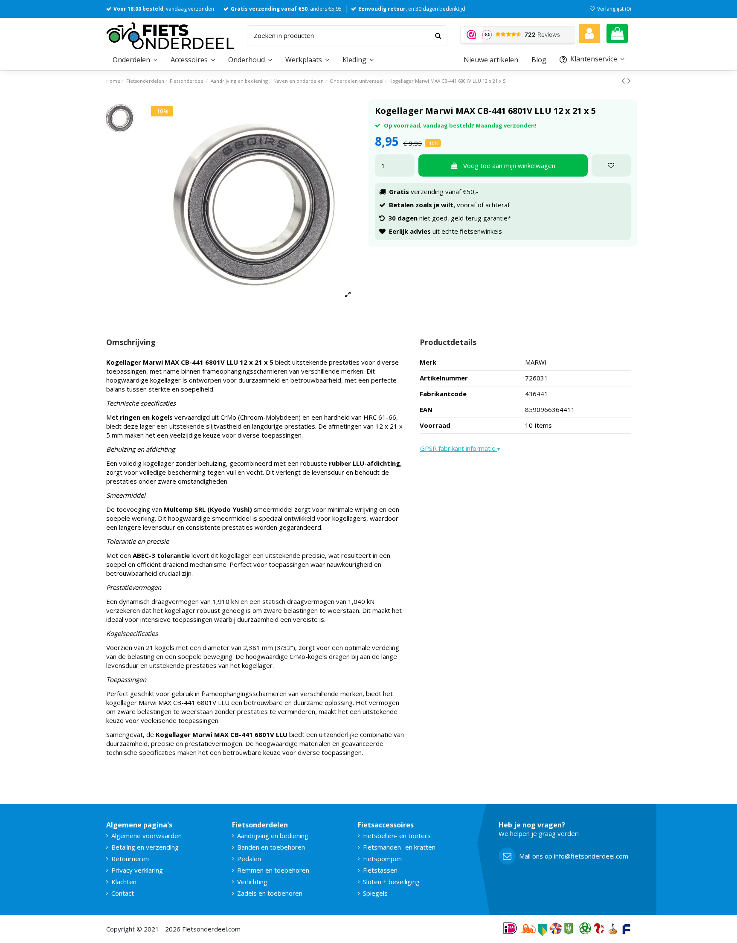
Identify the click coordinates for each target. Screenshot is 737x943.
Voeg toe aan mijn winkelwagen (509, 165)
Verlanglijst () (613, 8)
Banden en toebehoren (271, 847)
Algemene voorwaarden (146, 835)
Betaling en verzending (145, 847)
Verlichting (252, 881)
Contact (122, 893)
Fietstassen (380, 870)
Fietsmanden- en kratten (399, 847)
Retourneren (130, 858)
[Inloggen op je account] (589, 33)
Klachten (123, 881)
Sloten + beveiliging (391, 881)
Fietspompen (382, 858)
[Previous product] (624, 80)
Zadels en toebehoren (269, 893)
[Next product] (629, 80)
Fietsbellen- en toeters (397, 835)
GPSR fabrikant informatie (460, 448)
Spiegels (375, 893)
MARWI (536, 362)
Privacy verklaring (137, 870)
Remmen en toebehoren (273, 870)
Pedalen (249, 858)
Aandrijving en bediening (272, 835)
